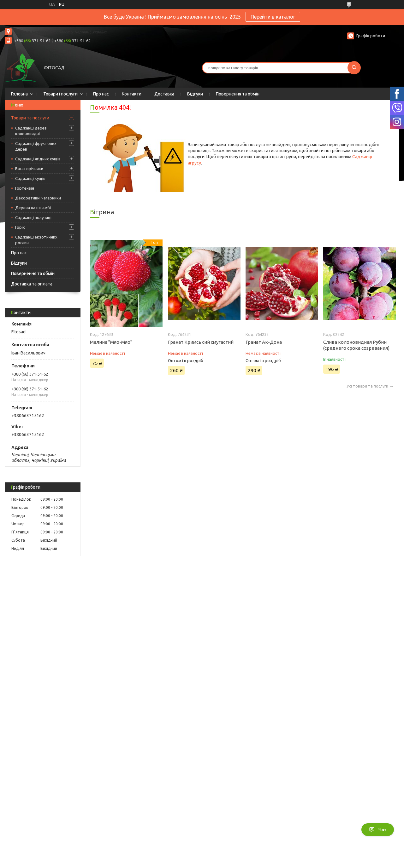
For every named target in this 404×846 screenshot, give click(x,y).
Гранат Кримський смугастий (201, 342)
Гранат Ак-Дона (264, 342)
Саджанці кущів (30, 178)
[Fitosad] (20, 67)
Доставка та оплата (31, 283)
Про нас (101, 94)
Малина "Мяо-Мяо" (111, 342)
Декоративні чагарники (38, 198)
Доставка (164, 94)
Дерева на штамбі (33, 207)
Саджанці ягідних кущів (38, 159)
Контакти (131, 94)
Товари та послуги (30, 117)
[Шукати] (354, 67)
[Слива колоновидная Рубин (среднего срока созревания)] (359, 283)
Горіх (20, 227)
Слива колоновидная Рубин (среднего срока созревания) (356, 345)
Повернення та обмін (237, 94)
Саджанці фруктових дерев (35, 146)
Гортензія (24, 188)
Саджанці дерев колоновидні (31, 131)
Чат (382, 829)
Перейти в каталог (273, 17)
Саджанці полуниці (33, 217)
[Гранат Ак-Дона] (282, 283)
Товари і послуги (60, 94)
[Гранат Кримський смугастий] (204, 283)
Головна (19, 94)
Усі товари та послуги (367, 386)
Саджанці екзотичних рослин (36, 240)
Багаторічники (29, 168)
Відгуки (195, 94)
